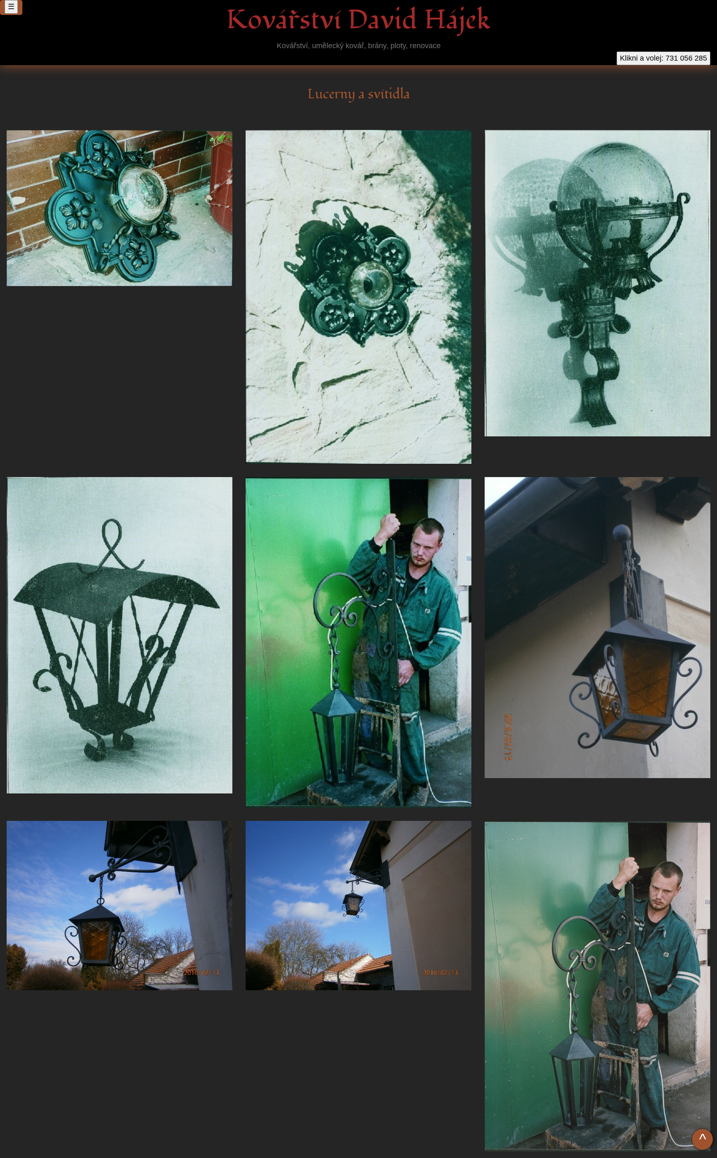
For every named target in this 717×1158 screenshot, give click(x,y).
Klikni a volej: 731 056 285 (663, 58)
